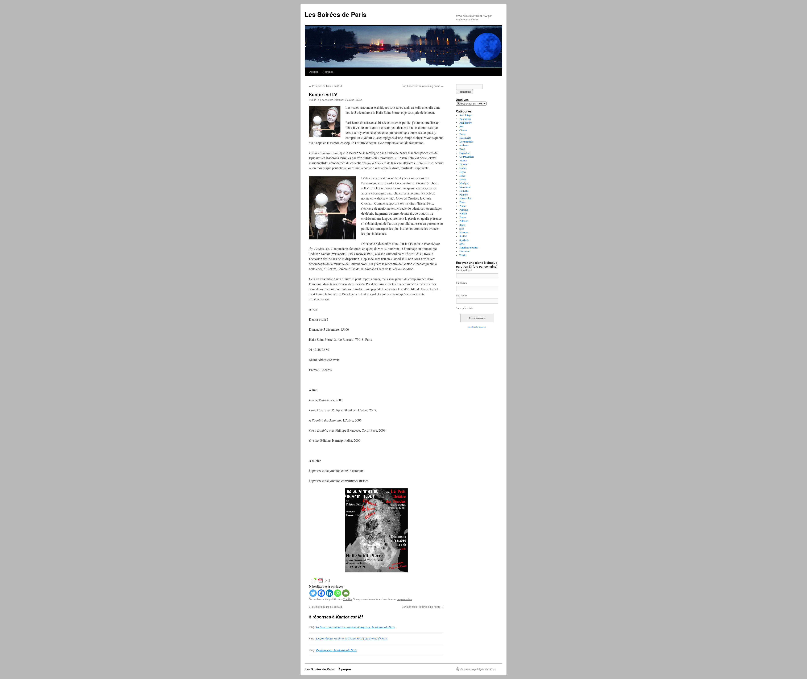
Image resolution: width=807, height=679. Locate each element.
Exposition (464, 153)
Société (463, 236)
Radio (462, 224)
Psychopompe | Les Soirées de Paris (336, 650)
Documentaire (466, 141)
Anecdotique (465, 115)
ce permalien (404, 599)
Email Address (464, 270)
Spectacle (464, 240)
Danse (462, 134)
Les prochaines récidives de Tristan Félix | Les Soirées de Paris (351, 638)
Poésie (462, 205)
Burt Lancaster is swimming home (422, 86)
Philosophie (465, 198)
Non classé (464, 187)
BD (461, 126)
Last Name (461, 295)
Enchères (463, 145)
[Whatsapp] (337, 593)
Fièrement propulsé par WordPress (478, 669)
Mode (462, 175)
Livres (462, 171)
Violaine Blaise (353, 100)
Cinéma (463, 130)
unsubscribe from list (477, 327)
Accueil (313, 72)
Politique (463, 209)
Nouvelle (463, 190)
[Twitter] (313, 593)
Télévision (464, 251)
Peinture (463, 194)
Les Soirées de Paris (336, 14)
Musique (463, 183)
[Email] (345, 593)
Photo (462, 202)
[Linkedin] (329, 593)
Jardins (463, 168)
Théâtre (347, 599)
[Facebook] (321, 593)
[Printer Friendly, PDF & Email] (320, 580)
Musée (462, 179)
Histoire (463, 160)
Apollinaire (465, 118)
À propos (328, 72)
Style (461, 243)
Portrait (463, 213)
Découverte (465, 137)
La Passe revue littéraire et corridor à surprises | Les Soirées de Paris (355, 627)
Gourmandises (466, 156)
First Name (461, 282)
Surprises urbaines (468, 247)
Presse (462, 217)
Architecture (465, 122)
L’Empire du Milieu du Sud (325, 86)
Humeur (463, 164)
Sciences (463, 232)
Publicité (463, 221)
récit (461, 228)
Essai (462, 149)
